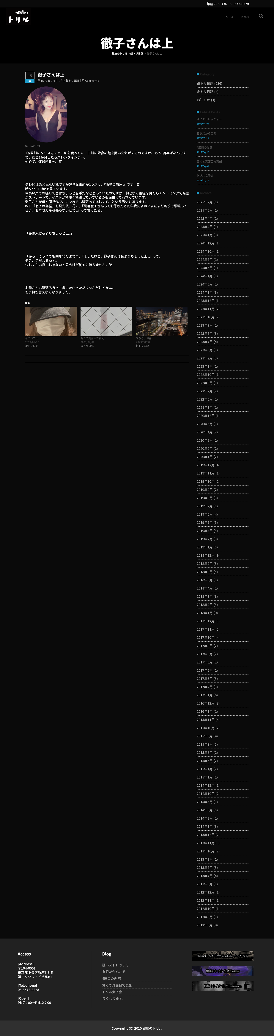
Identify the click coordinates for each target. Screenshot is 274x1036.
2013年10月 (206, 851)
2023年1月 (205, 366)
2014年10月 (206, 793)
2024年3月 (205, 284)
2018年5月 (205, 579)
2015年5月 (205, 760)
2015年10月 (206, 727)
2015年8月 (205, 735)
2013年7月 (205, 875)
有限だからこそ (206, 133)
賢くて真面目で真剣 (92, 338)
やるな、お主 (144, 338)
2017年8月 (205, 653)
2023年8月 (205, 333)
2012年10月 (206, 908)
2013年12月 (206, 834)
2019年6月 (205, 514)
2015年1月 (205, 777)
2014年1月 (205, 826)
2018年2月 (205, 604)
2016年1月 (205, 711)
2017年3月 (205, 678)
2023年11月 (206, 308)
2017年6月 (205, 662)
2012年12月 (206, 892)
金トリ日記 (205, 91)
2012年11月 (206, 900)
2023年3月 (205, 349)
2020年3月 (205, 440)
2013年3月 (205, 883)
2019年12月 (206, 464)
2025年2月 (205, 226)
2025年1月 (205, 234)
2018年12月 (206, 555)
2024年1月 (205, 292)
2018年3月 (205, 596)
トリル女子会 (205, 175)
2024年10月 (206, 251)
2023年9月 (205, 325)
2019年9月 (205, 489)
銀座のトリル (119, 53)
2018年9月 (205, 563)
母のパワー (31, 338)
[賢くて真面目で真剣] (106, 321)
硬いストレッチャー (209, 119)
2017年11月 (206, 629)
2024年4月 (205, 275)
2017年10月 (206, 637)
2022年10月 (206, 374)
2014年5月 (205, 801)
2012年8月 (205, 924)
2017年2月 (205, 686)
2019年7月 (205, 505)
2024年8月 (205, 259)
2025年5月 (205, 210)
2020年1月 (205, 456)
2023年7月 (205, 341)
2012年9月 (205, 916)
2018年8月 (205, 571)
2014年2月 (205, 818)
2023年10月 (206, 316)
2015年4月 (205, 768)
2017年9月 (205, 645)
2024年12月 (206, 243)
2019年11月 (206, 473)
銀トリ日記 (136, 53)
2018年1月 (205, 612)
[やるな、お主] (162, 321)
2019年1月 (205, 547)
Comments (92, 80)
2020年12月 (206, 415)
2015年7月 (205, 744)
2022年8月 (205, 382)
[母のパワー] (51, 321)
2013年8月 (205, 867)
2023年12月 (206, 300)
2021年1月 (205, 407)
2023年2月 (205, 358)
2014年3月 (205, 809)
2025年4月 (205, 218)
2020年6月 (205, 423)
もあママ (50, 80)
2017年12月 (206, 620)
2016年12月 (206, 703)
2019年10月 (206, 481)
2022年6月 (205, 399)
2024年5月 (205, 267)
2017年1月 (205, 694)
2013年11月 (206, 842)
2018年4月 (205, 588)
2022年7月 (205, 390)
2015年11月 (206, 719)
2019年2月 (205, 538)
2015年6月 (205, 752)
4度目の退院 (204, 147)
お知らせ (203, 99)
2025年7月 (205, 201)
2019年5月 (205, 522)
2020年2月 (205, 448)
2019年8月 (205, 497)
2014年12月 (206, 785)
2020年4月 (205, 431)
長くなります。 (113, 998)
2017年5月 (205, 670)
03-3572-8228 (238, 3)
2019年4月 (205, 530)
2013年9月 (205, 859)
